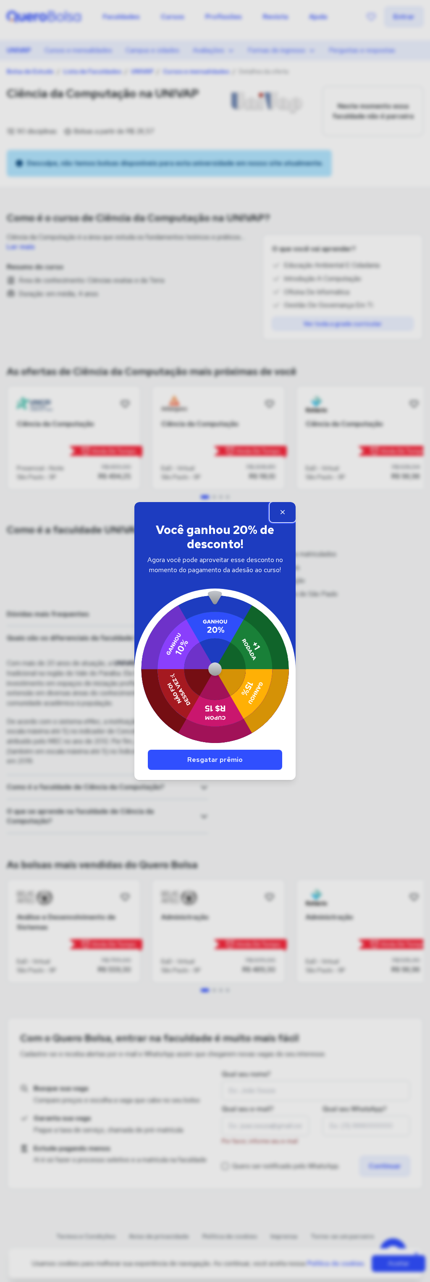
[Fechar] (283, 512)
